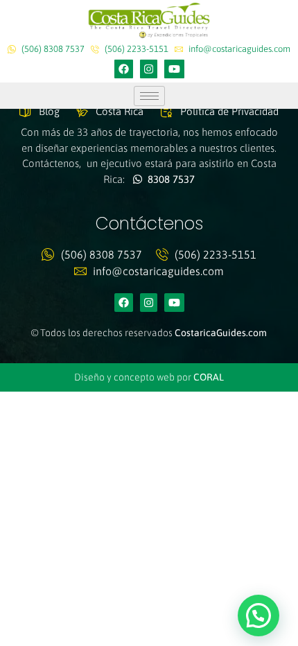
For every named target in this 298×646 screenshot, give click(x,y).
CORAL (208, 377)
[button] (258, 615)
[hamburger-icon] (149, 96)
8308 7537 (168, 179)
